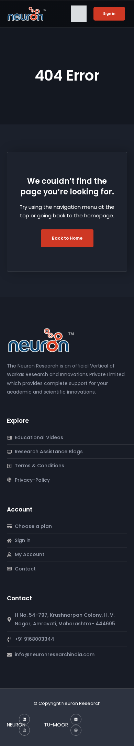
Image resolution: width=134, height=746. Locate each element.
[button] (79, 13)
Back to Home (67, 238)
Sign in (109, 13)
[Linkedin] (24, 719)
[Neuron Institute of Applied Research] (43, 340)
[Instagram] (24, 730)
